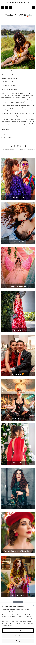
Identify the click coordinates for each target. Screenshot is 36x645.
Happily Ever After (18, 286)
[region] (18, 624)
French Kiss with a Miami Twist (18, 551)
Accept (18, 630)
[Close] (33, 605)
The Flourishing (18, 595)
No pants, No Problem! (18, 418)
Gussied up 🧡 (18, 374)
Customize (18, 636)
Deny (18, 641)
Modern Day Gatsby (18, 507)
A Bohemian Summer (9, 71)
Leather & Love (18, 242)
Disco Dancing (18, 197)
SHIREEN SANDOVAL (18, 2)
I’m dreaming (18, 463)
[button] (33, 7)
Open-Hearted (18, 330)
